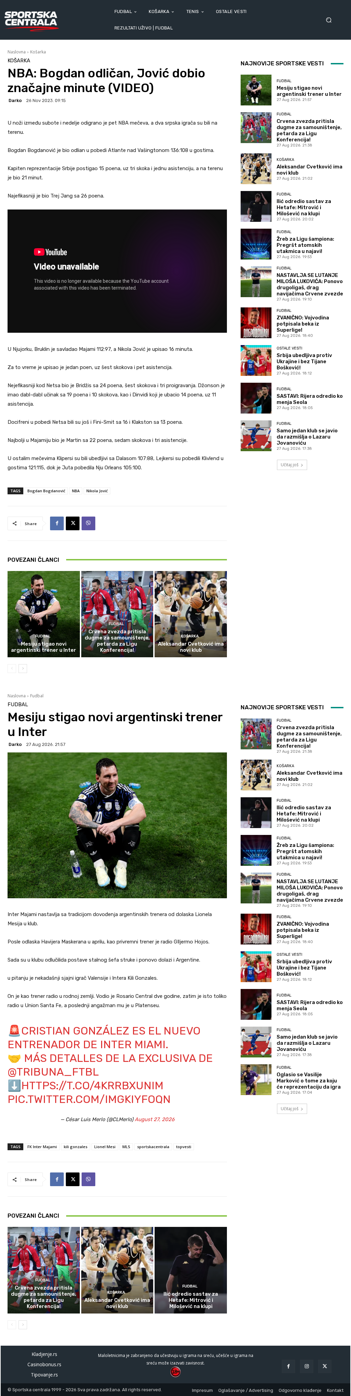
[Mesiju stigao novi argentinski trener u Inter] (44, 614)
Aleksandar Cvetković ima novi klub (191, 647)
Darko (15, 100)
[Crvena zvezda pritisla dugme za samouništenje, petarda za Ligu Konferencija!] (117, 614)
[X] (73, 523)
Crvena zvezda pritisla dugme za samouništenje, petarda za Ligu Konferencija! (117, 641)
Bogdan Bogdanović (46, 490)
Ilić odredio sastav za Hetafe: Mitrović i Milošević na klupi (304, 207)
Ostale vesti (289, 348)
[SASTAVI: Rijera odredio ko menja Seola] (256, 398)
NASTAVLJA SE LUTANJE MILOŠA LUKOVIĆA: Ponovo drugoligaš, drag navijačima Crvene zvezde (310, 284)
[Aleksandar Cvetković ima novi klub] (191, 614)
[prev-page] (12, 668)
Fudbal (42, 636)
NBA (76, 490)
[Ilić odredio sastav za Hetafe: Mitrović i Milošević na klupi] (256, 206)
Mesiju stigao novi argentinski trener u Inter (43, 647)
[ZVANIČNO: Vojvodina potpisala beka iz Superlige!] (256, 322)
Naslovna (17, 52)
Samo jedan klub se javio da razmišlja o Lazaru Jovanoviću (307, 437)
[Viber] (88, 523)
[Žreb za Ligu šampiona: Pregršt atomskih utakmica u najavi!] (256, 244)
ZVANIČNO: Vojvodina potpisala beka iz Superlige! (303, 324)
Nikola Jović (97, 490)
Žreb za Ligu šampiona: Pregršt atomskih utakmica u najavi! (305, 245)
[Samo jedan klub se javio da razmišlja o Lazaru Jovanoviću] (256, 435)
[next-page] (23, 668)
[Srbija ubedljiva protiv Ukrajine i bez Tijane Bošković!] (256, 360)
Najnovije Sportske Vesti (282, 63)
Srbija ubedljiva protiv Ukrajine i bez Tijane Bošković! (304, 361)
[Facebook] (57, 523)
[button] (330, 20)
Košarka (38, 52)
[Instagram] (306, 1366)
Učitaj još (290, 465)
